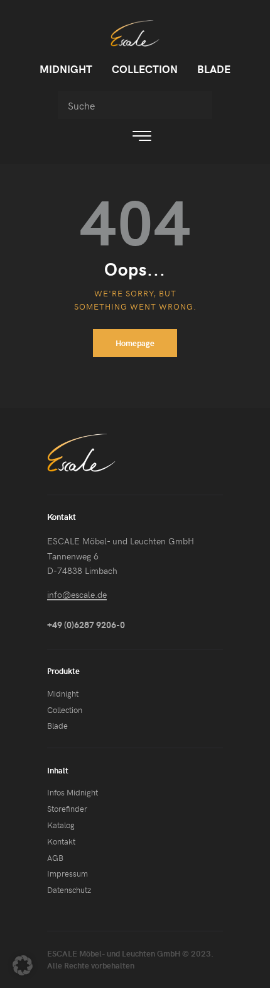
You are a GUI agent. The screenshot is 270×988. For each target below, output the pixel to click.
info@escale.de (77, 594)
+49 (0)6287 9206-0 (86, 625)
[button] (22, 965)
